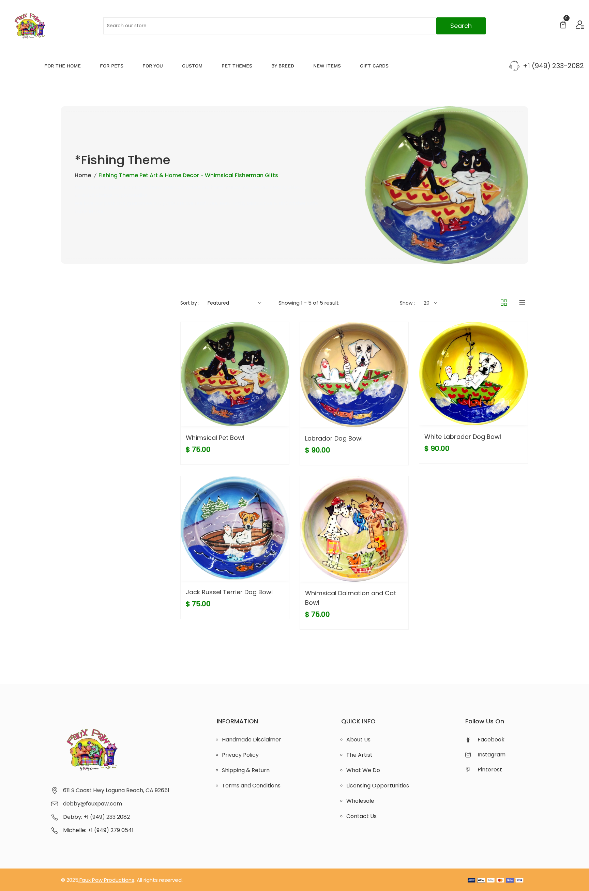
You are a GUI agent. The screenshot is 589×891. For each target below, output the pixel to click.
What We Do (363, 770)
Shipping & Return (246, 770)
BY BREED (282, 65)
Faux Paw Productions (106, 880)
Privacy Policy (240, 755)
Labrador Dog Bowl (334, 438)
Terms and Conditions (251, 785)
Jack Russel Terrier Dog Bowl (229, 592)
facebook (491, 739)
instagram (491, 754)
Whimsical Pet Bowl (215, 437)
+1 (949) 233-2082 (553, 66)
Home (83, 175)
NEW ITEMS (327, 65)
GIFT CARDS (374, 65)
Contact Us (361, 816)
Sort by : (189, 302)
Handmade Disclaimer (251, 739)
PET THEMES (237, 65)
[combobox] (294, 25)
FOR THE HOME (62, 65)
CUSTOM (192, 65)
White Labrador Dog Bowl (462, 436)
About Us (358, 739)
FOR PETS (111, 65)
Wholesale (360, 801)
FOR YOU (152, 65)
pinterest (490, 769)
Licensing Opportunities (377, 785)
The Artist (359, 755)
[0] (563, 25)
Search (461, 25)
